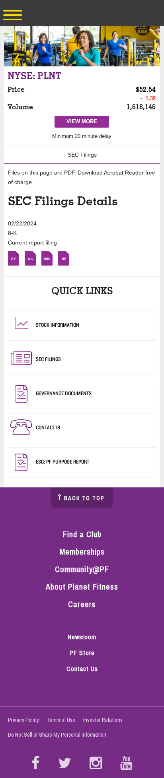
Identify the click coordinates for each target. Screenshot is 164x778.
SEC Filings (82, 154)
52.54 (147, 89)
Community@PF (82, 569)
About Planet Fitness (82, 586)
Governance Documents (64, 393)
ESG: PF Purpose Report (62, 461)
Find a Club (82, 534)
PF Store (86, 653)
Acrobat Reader (124, 172)
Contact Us (82, 668)
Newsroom (82, 636)
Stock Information (57, 325)
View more (84, 123)
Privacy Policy (23, 720)
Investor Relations (103, 720)
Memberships (82, 551)
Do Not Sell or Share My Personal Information (57, 734)
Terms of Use (61, 720)
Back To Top (84, 498)
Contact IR (48, 427)
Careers (82, 604)
